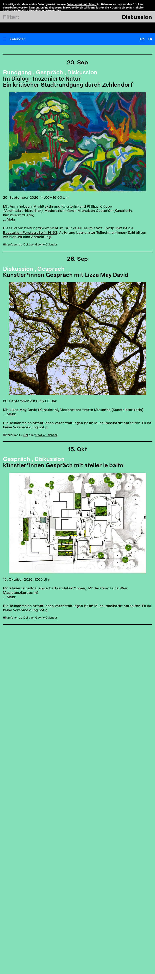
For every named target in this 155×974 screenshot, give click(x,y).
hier (12, 237)
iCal (25, 244)
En (150, 39)
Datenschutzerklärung (81, 4)
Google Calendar (46, 244)
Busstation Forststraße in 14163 (30, 233)
